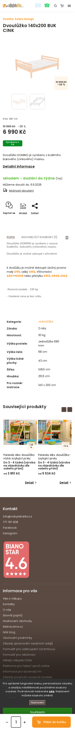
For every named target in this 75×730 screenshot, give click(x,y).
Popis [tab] (11, 237)
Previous (64, 409)
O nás (7, 610)
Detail (29, 483)
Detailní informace (19, 166)
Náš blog (9, 632)
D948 (19, 276)
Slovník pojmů (12, 615)
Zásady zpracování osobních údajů (28, 643)
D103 (63, 276)
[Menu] (69, 6)
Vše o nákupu (12, 598)
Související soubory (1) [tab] (39, 237)
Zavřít (62, 220)
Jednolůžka (45, 321)
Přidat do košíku (54, 722)
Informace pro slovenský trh (22, 671)
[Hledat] (55, 6)
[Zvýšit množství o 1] (24, 722)
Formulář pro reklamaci (19, 655)
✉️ (38, 5)
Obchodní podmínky (17, 638)
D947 (10, 276)
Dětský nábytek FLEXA (17, 660)
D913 (47, 276)
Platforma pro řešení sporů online (26, 666)
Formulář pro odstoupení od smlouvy (29, 649)
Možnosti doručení (21, 191)
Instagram (10, 533)
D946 (55, 276)
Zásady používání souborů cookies (27, 677)
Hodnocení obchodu (17, 621)
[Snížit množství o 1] (7, 722)
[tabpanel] (20, 452)
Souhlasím (37, 712)
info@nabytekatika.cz (17, 516)
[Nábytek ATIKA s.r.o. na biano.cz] (37, 560)
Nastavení (37, 702)
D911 (17, 272)
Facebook (10, 528)
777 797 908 (10, 522)
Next (70, 409)
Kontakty (9, 604)
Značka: (18, 19)
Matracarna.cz (13, 627)
